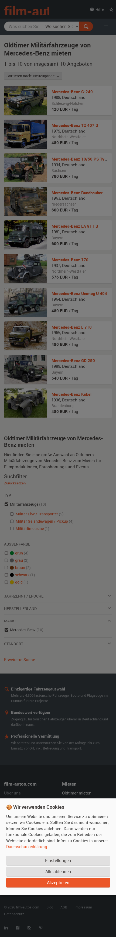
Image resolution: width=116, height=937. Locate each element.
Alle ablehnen (58, 872)
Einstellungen (58, 861)
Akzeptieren (58, 883)
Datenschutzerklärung (26, 846)
